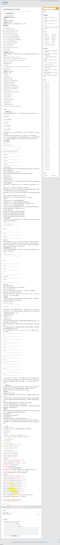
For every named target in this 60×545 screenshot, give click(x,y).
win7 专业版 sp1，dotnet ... (51, 62)
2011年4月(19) (47, 162)
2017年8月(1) (46, 85)
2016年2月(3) (46, 93)
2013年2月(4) (46, 129)
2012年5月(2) (46, 144)
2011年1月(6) (46, 165)
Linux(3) (52, 43)
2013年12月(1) (47, 113)
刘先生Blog (53, 175)
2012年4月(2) (46, 145)
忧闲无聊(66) (46, 39)
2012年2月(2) (46, 147)
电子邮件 (18, 524)
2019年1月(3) (46, 82)
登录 (53, 1)
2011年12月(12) (47, 151)
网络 (6, 504)
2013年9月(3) (46, 118)
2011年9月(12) (47, 156)
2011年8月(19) (47, 158)
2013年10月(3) (47, 116)
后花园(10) (53, 45)
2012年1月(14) (47, 149)
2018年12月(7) (47, 84)
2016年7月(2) (46, 89)
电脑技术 (10, 11)
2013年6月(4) (46, 122)
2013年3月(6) (46, 127)
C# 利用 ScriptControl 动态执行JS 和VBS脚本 (34, 507)
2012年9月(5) (46, 138)
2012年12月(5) (47, 133)
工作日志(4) (46, 41)
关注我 (56, 1)
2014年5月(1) (46, 107)
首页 (41, 1)
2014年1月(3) (46, 111)
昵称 (18, 523)
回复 (38, 514)
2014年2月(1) (46, 109)
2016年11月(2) (47, 87)
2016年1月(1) (46, 95)
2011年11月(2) (47, 153)
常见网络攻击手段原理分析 (6, 507)
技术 (5, 504)
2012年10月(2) (47, 136)
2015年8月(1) (46, 96)
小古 (5, 11)
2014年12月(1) (47, 100)
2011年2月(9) (46, 164)
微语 (44, 1)
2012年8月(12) (47, 140)
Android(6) (53, 41)
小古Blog (4, 2)
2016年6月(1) (46, 91)
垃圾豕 (7, 512)
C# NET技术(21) (54, 34)
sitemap (1, 544)
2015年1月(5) (46, 98)
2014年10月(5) (47, 104)
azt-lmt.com (30, 542)
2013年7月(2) (46, 120)
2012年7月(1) (46, 142)
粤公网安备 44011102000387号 (44, 542)
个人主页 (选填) (19, 526)
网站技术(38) (53, 37)
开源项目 (49, 1)
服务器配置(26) (47, 37)
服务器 (10, 504)
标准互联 (46, 175)
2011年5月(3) (46, 160)
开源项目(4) (53, 39)
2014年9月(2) (46, 105)
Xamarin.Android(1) (48, 45)
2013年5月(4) (46, 124)
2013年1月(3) (46, 131)
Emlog (21, 542)
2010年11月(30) (47, 169)
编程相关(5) (46, 34)
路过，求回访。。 (50, 64)
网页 (8, 504)
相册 (46, 1)
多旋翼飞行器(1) (47, 43)
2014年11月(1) (47, 102)
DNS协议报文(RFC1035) (11, 9)
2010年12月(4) (47, 167)
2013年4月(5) (46, 125)
